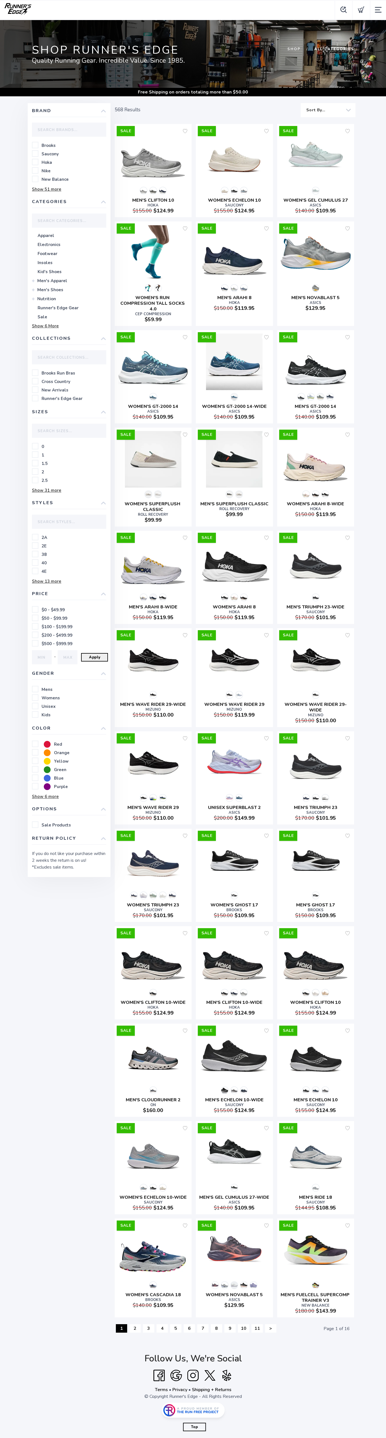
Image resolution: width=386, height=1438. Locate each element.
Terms (161, 1390)
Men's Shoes (50, 290)
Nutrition (46, 299)
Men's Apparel (52, 281)
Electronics (49, 244)
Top (194, 1427)
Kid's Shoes (50, 272)
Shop (294, 49)
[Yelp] (226, 1375)
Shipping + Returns (211, 1390)
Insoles (45, 263)
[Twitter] (209, 1375)
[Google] (176, 1375)
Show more (46, 189)
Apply (95, 657)
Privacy (179, 1390)
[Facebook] (159, 1375)
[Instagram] (193, 1375)
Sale (42, 317)
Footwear (47, 253)
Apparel (46, 235)
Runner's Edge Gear (58, 308)
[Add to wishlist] (185, 131)
